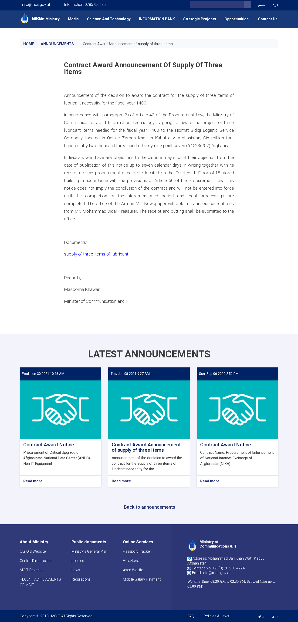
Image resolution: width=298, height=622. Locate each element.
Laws (75, 570)
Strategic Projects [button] (199, 19)
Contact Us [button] (268, 19)
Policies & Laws (216, 616)
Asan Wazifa (133, 570)
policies (77, 560)
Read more (33, 481)
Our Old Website (33, 551)
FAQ (190, 616)
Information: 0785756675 (85, 4)
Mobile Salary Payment (142, 579)
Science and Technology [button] (109, 19)
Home (28, 44)
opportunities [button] (237, 19)
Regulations (81, 579)
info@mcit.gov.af (36, 4)
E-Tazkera (131, 560)
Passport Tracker (137, 551)
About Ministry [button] (47, 19)
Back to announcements (149, 507)
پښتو (261, 5)
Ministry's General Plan (89, 551)
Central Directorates (36, 560)
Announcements (57, 44)
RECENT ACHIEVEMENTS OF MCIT (40, 582)
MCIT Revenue (32, 570)
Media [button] (73, 19)
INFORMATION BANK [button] (157, 19)
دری (275, 5)
